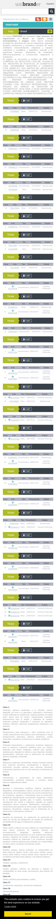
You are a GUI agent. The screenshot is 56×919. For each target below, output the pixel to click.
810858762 (13, 227)
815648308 (12, 569)
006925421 (13, 149)
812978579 (12, 373)
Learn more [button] (10, 906)
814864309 (14, 524)
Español (50, 4)
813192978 (15, 420)
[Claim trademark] (45, 19)
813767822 (15, 439)
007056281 (13, 186)
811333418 (12, 289)
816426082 (12, 642)
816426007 (12, 637)
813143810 (15, 398)
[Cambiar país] (49, 31)
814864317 (15, 527)
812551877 (13, 332)
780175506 (14, 208)
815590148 (12, 548)
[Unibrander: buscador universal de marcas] (28, 3)
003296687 (14, 111)
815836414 (15, 612)
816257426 (12, 313)
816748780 (15, 680)
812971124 (12, 352)
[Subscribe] (38, 19)
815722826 (12, 590)
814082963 (12, 505)
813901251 (12, 458)
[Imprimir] (50, 19)
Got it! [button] (28, 914)
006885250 (14, 130)
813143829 (14, 401)
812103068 (13, 249)
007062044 (13, 190)
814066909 (12, 463)
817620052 (12, 701)
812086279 (12, 307)
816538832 (14, 661)
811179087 (13, 246)
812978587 (12, 379)
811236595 (14, 268)
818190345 (15, 616)
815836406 (15, 608)
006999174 (13, 167)
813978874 (12, 484)
